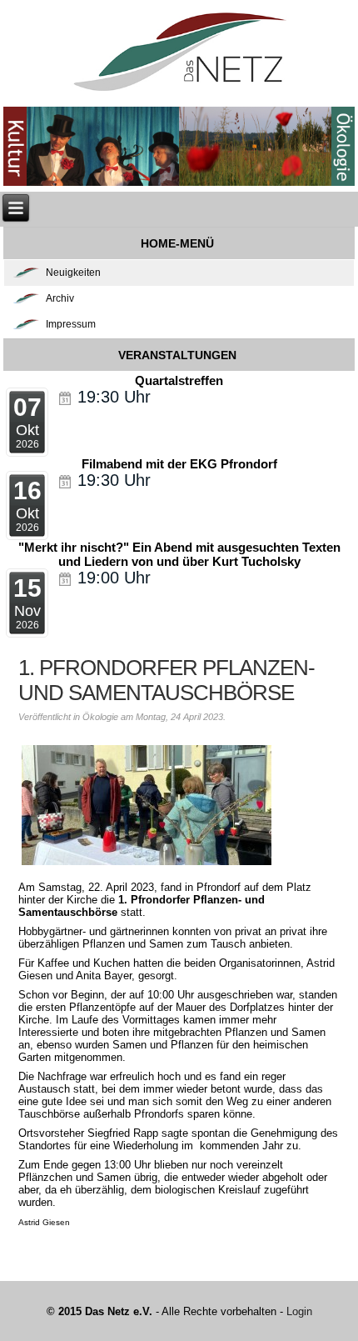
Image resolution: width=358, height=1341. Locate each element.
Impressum (71, 324)
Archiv (60, 298)
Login (299, 1311)
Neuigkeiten (73, 272)
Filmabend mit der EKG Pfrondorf (179, 464)
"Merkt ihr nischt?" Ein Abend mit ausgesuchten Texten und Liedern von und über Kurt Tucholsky (179, 554)
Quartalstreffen (179, 380)
